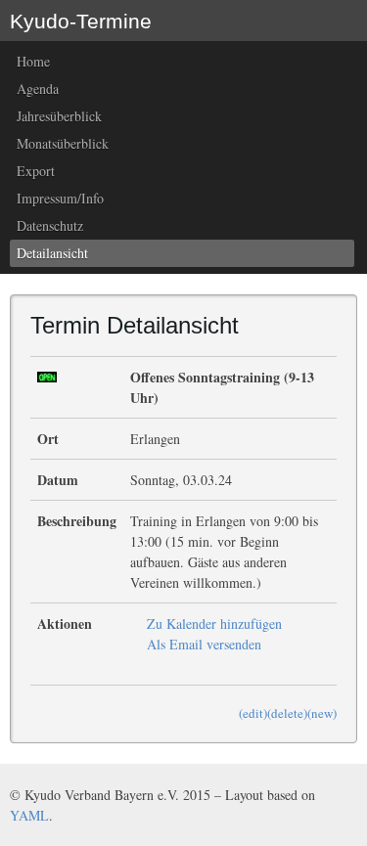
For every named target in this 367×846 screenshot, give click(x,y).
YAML (29, 815)
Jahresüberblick (59, 116)
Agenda (38, 88)
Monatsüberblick (63, 143)
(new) (322, 713)
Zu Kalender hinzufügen (214, 623)
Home (33, 61)
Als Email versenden (204, 644)
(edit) (253, 713)
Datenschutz (50, 225)
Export (36, 170)
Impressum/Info (60, 198)
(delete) (287, 713)
